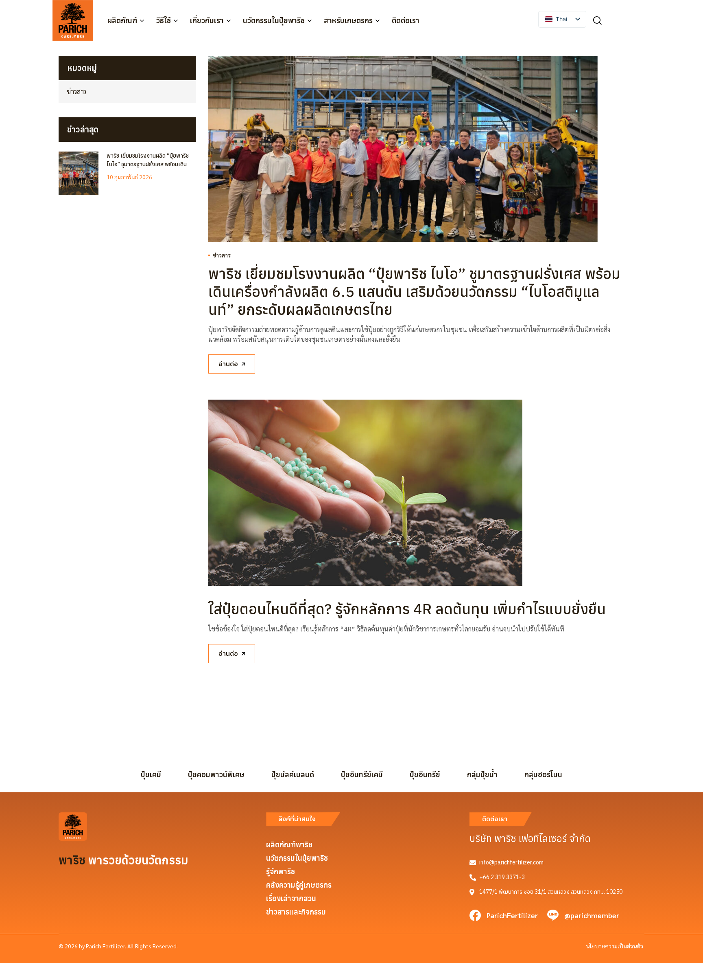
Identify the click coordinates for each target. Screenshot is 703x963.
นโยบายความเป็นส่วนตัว (614, 946)
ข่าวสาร (222, 255)
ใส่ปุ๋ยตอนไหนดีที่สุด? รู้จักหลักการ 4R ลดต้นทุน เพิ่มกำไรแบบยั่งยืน (407, 608)
